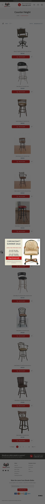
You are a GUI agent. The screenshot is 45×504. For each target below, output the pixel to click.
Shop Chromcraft (13, 258)
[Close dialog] (39, 240)
